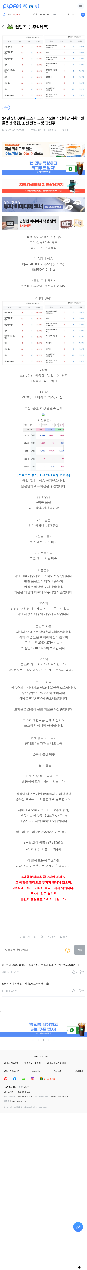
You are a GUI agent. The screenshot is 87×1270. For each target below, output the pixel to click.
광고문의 (57, 1071)
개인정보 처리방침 (32, 1063)
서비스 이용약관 (11, 1063)
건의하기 (79, 1071)
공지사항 (36, 1071)
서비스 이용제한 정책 (56, 1063)
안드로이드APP (11, 1071)
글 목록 (26, 936)
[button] (35, 98)
